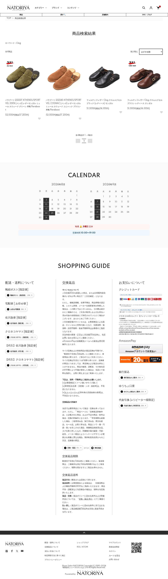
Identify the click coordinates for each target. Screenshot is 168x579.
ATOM (85, 547)
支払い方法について (52, 551)
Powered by (70, 574)
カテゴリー (39, 8)
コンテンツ (71, 8)
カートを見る (114, 555)
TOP (9, 18)
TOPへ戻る (84, 533)
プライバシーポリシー (53, 560)
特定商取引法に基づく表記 (55, 555)
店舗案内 (105, 15)
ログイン (112, 551)
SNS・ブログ (147, 15)
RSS (78, 547)
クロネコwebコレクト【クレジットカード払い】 (139, 316)
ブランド (55, 8)
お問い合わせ (114, 559)
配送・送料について (52, 543)
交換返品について (51, 547)
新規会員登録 (114, 547)
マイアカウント (115, 543)
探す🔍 (63, 15)
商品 (21, 15)
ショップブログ (83, 543)
